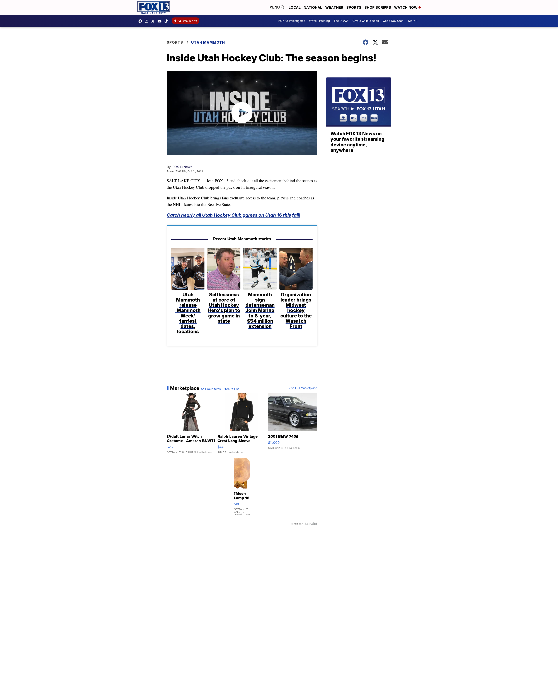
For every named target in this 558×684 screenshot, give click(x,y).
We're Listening (319, 21)
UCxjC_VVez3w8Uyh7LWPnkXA (161, 21)
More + (413, 21)
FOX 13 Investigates (291, 21)
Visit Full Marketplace (303, 388)
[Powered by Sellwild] (311, 523)
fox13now (147, 21)
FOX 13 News (182, 167)
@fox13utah (167, 21)
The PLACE (341, 21)
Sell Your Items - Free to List (220, 389)
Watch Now (406, 7)
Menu (275, 7)
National (313, 7)
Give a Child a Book (365, 21)
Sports (353, 7)
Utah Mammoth (208, 42)
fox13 (154, 21)
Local (295, 7)
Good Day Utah (393, 21)
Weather (334, 7)
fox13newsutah (141, 21)
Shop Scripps (377, 7)
